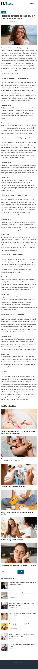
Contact (30, 666)
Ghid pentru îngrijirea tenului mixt (12, 540)
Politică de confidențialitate (20, 666)
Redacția (3, 21)
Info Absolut (21, 663)
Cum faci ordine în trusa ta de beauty (13, 486)
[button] (31, 3)
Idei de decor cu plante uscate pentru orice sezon (22, 613)
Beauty (3, 12)
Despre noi (9, 666)
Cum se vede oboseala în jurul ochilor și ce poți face (18, 565)
